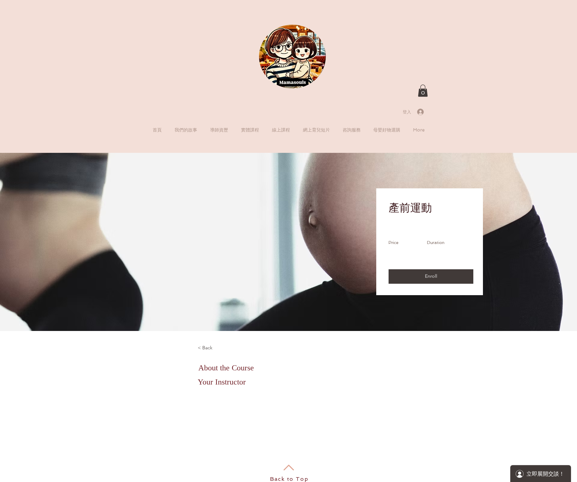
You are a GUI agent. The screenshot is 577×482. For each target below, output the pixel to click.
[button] (423, 91)
